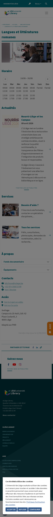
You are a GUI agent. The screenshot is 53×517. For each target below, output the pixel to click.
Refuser (22, 509)
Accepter (11, 509)
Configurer (35, 509)
